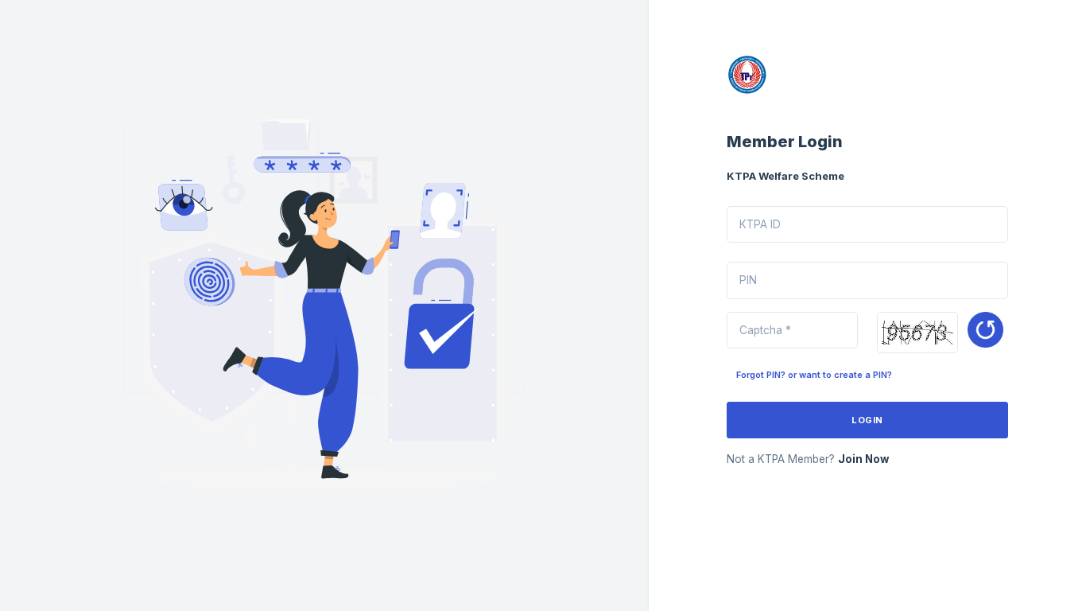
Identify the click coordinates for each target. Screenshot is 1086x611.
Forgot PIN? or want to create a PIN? (814, 374)
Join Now (863, 459)
